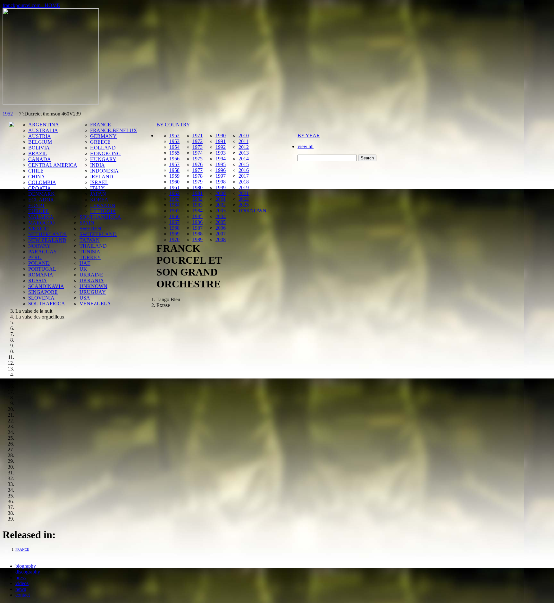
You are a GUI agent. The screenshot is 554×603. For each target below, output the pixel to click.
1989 (197, 239)
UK (83, 269)
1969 (174, 233)
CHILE (36, 171)
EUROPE (38, 211)
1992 (220, 147)
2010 (244, 135)
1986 (197, 222)
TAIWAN (90, 240)
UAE (85, 263)
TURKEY (90, 257)
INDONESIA (104, 171)
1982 (197, 199)
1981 (197, 193)
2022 (244, 199)
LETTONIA (103, 211)
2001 (220, 199)
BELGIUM (40, 142)
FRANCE (100, 124)
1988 (197, 233)
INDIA (97, 165)
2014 (244, 158)
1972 (197, 141)
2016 (244, 170)
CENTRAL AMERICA (52, 165)
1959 (174, 176)
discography (27, 571)
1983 (197, 205)
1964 (174, 205)
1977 (197, 170)
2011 (243, 141)
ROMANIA (40, 274)
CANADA (39, 159)
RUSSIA (37, 280)
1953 (174, 141)
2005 (220, 222)
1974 (197, 153)
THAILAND (93, 246)
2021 (244, 193)
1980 (197, 187)
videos (22, 583)
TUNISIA (90, 251)
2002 (220, 205)
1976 (197, 164)
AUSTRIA (39, 136)
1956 (174, 158)
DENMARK (41, 194)
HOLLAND (103, 147)
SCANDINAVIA (46, 286)
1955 (174, 153)
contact (22, 595)
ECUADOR (41, 199)
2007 (220, 233)
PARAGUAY (42, 251)
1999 (220, 187)
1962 (174, 193)
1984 (197, 210)
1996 (220, 170)
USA (85, 298)
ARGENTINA (43, 124)
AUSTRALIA (43, 130)
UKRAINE (91, 274)
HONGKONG (105, 153)
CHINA (36, 176)
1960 (174, 181)
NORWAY (39, 246)
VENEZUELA (95, 303)
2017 (244, 176)
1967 (174, 222)
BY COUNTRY (173, 124)
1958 (174, 170)
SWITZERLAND (98, 234)
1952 (8, 113)
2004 (220, 216)
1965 (174, 210)
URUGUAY (93, 292)
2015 (244, 164)
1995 (220, 164)
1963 (174, 199)
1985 (197, 216)
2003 (220, 210)
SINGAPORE (43, 292)
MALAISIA (41, 217)
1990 (220, 135)
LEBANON (102, 205)
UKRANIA (92, 280)
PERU (35, 257)
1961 (174, 187)
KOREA (99, 199)
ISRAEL (99, 182)
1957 (174, 164)
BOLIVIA (39, 147)
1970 (174, 239)
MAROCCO (41, 222)
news (20, 589)
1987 (197, 228)
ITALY (97, 188)
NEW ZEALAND (47, 240)
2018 (244, 181)
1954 (174, 147)
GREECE (100, 142)
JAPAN (98, 194)
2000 (220, 193)
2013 (244, 153)
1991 (220, 141)
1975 (197, 158)
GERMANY (103, 136)
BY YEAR (309, 135)
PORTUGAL (42, 269)
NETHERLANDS (47, 234)
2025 (244, 205)
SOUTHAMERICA (100, 217)
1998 (220, 181)
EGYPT (36, 205)
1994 (220, 158)
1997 (220, 176)
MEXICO (38, 228)
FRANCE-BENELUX (113, 130)
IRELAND (101, 176)
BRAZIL (37, 153)
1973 (197, 147)
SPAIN (87, 222)
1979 (197, 181)
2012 (244, 147)
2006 (220, 228)
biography (25, 566)
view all (306, 146)
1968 (174, 228)
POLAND (39, 263)
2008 (220, 239)
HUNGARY (103, 159)
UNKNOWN (93, 286)
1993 (220, 153)
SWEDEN (90, 228)
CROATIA (39, 188)
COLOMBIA (42, 182)
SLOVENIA (41, 298)
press (20, 577)
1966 (174, 216)
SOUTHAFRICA (46, 303)
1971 (197, 135)
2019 (244, 187)
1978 (197, 176)
